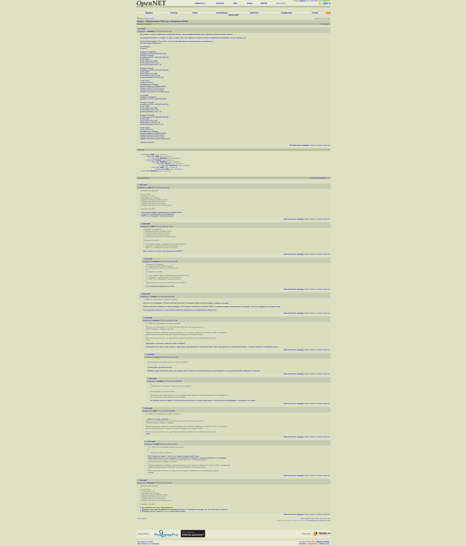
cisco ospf (145, 154)
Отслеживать (325, 24)
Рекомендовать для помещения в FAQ (318, 520)
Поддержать (313, 544)
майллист (254, 13)
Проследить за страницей (148, 544)
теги (283, 3)
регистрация (313, 0)
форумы (149, 13)
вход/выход (286, 13)
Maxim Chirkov (323, 542)
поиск (195, 13)
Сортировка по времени (318, 178)
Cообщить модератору (323, 145)
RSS (328, 178)
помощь (174, 13)
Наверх (312, 219)
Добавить (303, 544)
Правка (312, 145)
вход (307, 0)
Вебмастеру (324, 544)
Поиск (278, 3)
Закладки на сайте (145, 542)
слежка (315, 13)
